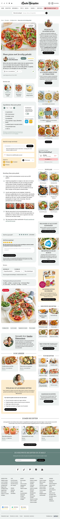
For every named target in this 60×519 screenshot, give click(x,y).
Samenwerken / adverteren (29, 516)
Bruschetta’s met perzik (18, 95)
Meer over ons (19, 393)
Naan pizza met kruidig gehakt (24, 20)
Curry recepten (43, 490)
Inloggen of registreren (48, 231)
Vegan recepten (23, 488)
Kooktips (51, 497)
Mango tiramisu (29, 95)
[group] (48, 156)
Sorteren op (6, 269)
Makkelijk (13, 490)
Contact (21, 516)
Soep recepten (43, 487)
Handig (32, 8)
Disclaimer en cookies (14, 516)
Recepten (8, 8)
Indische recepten (33, 488)
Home (2, 8)
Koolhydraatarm (23, 493)
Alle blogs (48, 141)
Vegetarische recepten (23, 328)
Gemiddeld (13, 493)
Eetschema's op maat (51, 8)
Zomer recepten (43, 480)
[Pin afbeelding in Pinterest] (5, 290)
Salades (41, 483)
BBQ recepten (42, 482)
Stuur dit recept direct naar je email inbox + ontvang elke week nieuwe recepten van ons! (19, 149)
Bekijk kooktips (48, 401)
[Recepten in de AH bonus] (48, 244)
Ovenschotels (42, 495)
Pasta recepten (43, 488)
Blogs (26, 8)
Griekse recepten (33, 480)
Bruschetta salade (8, 95)
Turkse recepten (33, 500)
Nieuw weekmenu (53, 483)
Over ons (39, 8)
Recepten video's (52, 496)
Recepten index (48, 216)
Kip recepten (23, 480)
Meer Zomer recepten (30, 444)
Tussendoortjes (4, 483)
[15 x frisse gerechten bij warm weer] (48, 65)
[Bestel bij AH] (26, 121)
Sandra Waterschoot (13, 59)
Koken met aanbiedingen (48, 261)
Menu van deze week (48, 348)
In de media (51, 488)
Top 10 (21, 8)
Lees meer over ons (48, 52)
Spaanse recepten (34, 499)
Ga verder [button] (47, 159)
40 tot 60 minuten (14, 483)
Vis (21, 482)
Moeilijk (12, 491)
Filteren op (17, 269)
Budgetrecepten (43, 493)
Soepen (41, 491)
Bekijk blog (48, 82)
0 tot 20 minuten (14, 480)
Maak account (52, 492)
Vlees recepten (23, 483)
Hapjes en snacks (5, 493)
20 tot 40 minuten (14, 482)
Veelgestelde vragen (5, 516)
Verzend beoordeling (9, 255)
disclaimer (16, 133)
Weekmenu (15, 8)
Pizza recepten (32, 328)
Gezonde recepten (43, 485)
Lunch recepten (14, 328)
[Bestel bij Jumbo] (30, 121)
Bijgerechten (3, 487)
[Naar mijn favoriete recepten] (49, 3)
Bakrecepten (3, 491)
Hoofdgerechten (13, 20)
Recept (24, 58)
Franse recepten (33, 502)
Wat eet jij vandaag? (17, 13)
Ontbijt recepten (4, 480)
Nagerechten (4, 490)
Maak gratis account (10, 409)
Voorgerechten (4, 485)
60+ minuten (13, 485)
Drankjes (3, 495)
